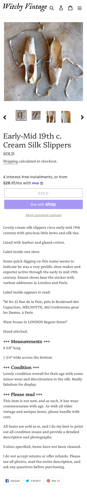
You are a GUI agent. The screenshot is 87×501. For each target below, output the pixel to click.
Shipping (10, 161)
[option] (21, 115)
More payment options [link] (43, 215)
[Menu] (79, 7)
